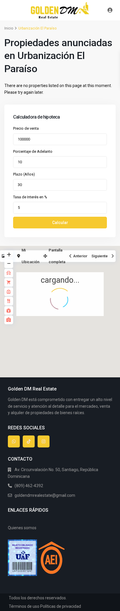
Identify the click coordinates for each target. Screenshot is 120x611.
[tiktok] (29, 441)
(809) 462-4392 (29, 485)
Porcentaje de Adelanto (32, 151)
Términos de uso (24, 606)
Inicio (8, 28)
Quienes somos (22, 527)
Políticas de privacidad (60, 606)
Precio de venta (26, 128)
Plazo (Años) (24, 174)
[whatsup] (14, 441)
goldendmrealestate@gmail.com (45, 495)
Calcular (60, 222)
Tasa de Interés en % (30, 197)
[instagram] (44, 441)
